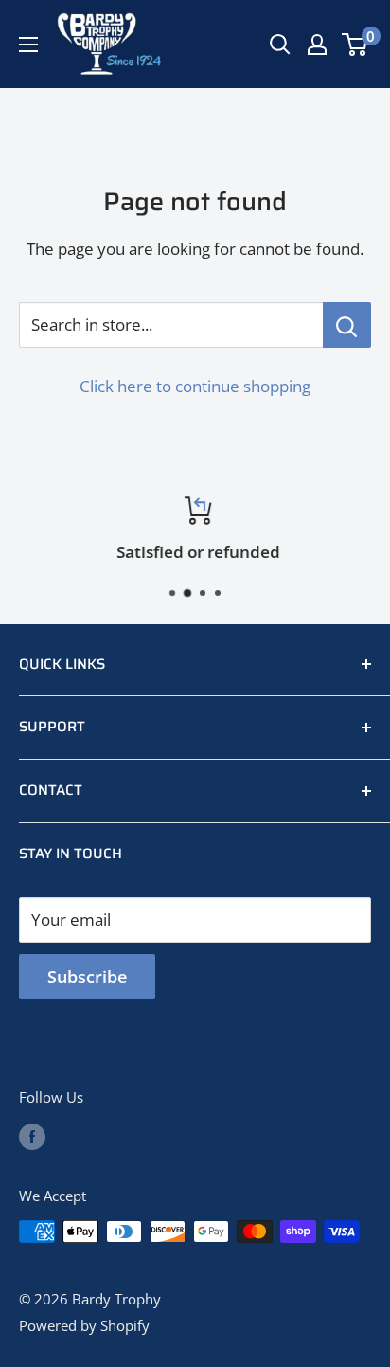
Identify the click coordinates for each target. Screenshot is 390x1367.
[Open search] (280, 44)
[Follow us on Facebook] (32, 1136)
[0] (355, 44)
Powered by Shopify (84, 1325)
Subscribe (87, 976)
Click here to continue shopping (195, 386)
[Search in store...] (347, 325)
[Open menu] (28, 44)
